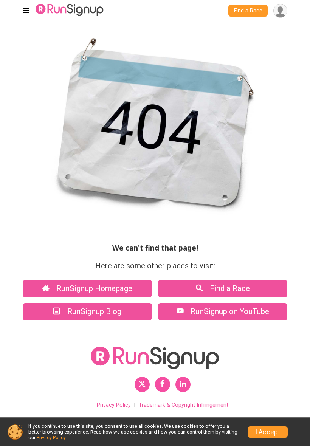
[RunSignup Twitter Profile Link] (142, 384)
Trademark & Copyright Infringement (183, 405)
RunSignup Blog (93, 311)
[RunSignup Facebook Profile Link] (162, 384)
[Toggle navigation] (26, 10)
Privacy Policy (114, 405)
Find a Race (248, 11)
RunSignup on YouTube (229, 311)
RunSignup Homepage (93, 288)
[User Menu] (280, 11)
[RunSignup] (70, 11)
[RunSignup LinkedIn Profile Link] (183, 384)
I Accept (267, 432)
